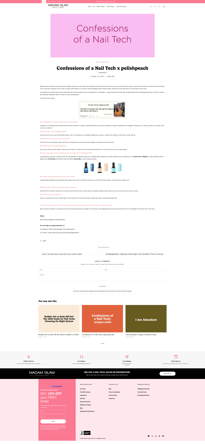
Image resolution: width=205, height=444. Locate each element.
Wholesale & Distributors (87, 411)
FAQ (110, 389)
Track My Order (142, 392)
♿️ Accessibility (57, 386)
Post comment (102, 286)
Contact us (112, 398)
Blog (81, 408)
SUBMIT (53, 421)
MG (44, 1)
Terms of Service (122, 291)
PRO (59, 1)
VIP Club (82, 398)
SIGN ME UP (167, 373)
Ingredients (83, 395)
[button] (150, 6)
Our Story (83, 389)
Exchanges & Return (143, 395)
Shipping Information (143, 389)
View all (102, 343)
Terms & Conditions (114, 392)
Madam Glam (87, 438)
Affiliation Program (85, 405)
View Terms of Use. (55, 429)
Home (97, 62)
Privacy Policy (110, 291)
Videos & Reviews (85, 401)
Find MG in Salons (85, 392)
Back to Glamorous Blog (103, 247)
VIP (48, 1)
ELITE (53, 1)
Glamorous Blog (104, 62)
